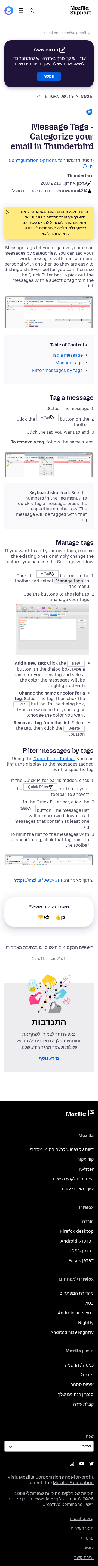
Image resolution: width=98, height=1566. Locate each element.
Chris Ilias (40, 959)
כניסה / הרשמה (79, 1365)
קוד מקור (86, 1159)
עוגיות (88, 1547)
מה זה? (87, 1374)
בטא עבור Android (76, 1312)
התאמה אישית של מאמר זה (68, 96)
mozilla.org (82, 1518)
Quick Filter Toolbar (54, 758)
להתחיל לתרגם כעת (46, 222)
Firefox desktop (77, 1231)
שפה (90, 1436)
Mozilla (80, 1114)
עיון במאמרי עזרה (78, 1188)
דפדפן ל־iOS (82, 1250)
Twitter (86, 1169)
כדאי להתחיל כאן (55, 233)
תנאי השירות (82, 1528)
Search (32, 10)
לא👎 (44, 917)
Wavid (61, 959)
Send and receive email (65, 33)
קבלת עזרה (83, 1404)
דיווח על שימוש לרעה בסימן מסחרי (62, 1149)
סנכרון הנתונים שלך (76, 1394)
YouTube (81, 1464)
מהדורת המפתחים (76, 1293)
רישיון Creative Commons (68, 1504)
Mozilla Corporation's (41, 1477)
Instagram (72, 1464)
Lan (52, 959)
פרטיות (87, 1538)
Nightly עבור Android (72, 1332)
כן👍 (60, 917)
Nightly (86, 1322)
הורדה (88, 1221)
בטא (89, 1303)
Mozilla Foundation (73, 1482)
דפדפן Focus (81, 1260)
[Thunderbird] (49, 112)
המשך (49, 76)
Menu (20, 10)
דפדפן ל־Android (77, 1241)
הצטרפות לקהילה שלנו (73, 1179)
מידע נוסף (49, 1058)
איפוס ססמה (82, 1384)
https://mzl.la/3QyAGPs (38, 880)
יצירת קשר (84, 1557)
